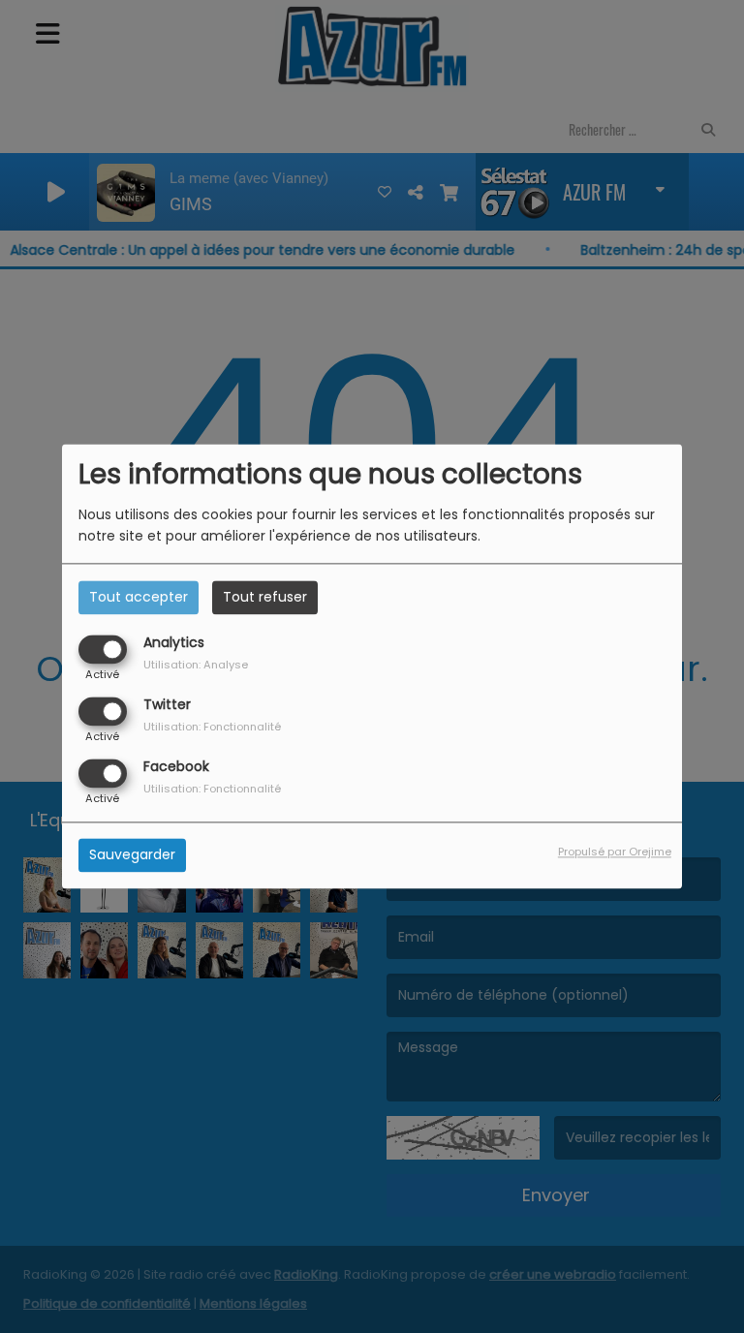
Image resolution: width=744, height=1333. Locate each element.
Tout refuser (265, 596)
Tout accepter (138, 596)
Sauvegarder (132, 855)
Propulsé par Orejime (614, 852)
